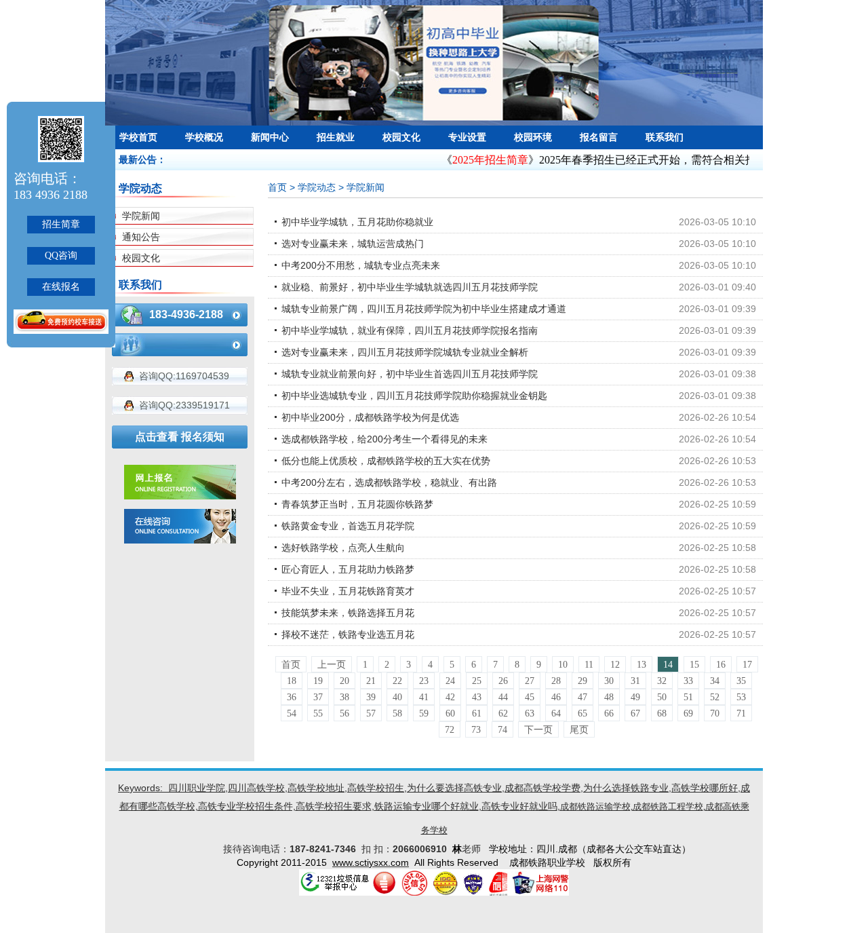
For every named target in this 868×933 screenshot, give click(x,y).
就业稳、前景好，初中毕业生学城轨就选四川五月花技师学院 (409, 287)
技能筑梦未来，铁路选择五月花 (347, 612)
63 (529, 713)
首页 (277, 187)
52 (714, 697)
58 (397, 713)
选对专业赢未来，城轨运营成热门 (352, 243)
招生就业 (336, 137)
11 (589, 665)
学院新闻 (141, 215)
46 (556, 697)
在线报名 (61, 287)
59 (424, 713)
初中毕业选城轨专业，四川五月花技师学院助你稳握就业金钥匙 (414, 395)
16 (721, 665)
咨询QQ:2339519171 (184, 405)
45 (529, 697)
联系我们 (665, 137)
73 (476, 730)
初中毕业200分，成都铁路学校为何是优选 (370, 417)
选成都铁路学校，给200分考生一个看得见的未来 (384, 439)
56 (344, 713)
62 (503, 713)
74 (502, 730)
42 (450, 697)
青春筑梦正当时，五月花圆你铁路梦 (357, 504)
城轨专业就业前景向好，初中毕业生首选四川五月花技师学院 (409, 373)
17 (747, 665)
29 (582, 681)
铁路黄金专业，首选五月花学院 (347, 525)
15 (694, 665)
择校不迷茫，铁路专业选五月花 (347, 634)
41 (424, 697)
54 (291, 713)
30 (609, 681)
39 (371, 697)
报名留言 (599, 137)
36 (291, 697)
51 (688, 697)
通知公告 (141, 236)
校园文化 (401, 137)
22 (397, 681)
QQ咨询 (61, 255)
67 (635, 713)
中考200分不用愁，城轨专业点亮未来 (360, 265)
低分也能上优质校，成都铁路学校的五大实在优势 (385, 460)
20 (344, 681)
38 (344, 697)
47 (582, 697)
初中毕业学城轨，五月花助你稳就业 (357, 221)
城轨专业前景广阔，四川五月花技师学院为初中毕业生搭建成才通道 (423, 308)
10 (563, 665)
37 (318, 697)
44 (503, 697)
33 (688, 681)
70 (714, 713)
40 (397, 697)
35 (741, 681)
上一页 (331, 665)
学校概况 (204, 137)
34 (714, 681)
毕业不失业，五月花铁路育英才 (347, 591)
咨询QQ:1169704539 (184, 375)
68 (662, 713)
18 (291, 681)
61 (476, 713)
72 (449, 730)
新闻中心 (270, 137)
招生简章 (61, 224)
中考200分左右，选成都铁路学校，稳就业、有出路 (389, 482)
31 (635, 681)
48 (609, 697)
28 (556, 681)
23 (424, 681)
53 (741, 697)
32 (662, 681)
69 (688, 713)
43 (476, 697)
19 (318, 681)
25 (476, 681)
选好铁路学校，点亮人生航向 (343, 547)
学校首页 (138, 137)
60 (450, 713)
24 (450, 681)
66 (609, 713)
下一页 (538, 730)
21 (371, 681)
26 (503, 681)
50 (662, 697)
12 (615, 665)
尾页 (579, 730)
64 (556, 713)
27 (529, 681)
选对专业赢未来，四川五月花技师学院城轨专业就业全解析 (404, 352)
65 (582, 713)
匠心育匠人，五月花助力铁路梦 (347, 569)
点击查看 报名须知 (179, 436)
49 (635, 697)
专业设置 (467, 137)
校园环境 (533, 137)
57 (371, 713)
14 (668, 665)
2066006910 (422, 848)
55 (318, 713)
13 (641, 665)
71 (741, 713)
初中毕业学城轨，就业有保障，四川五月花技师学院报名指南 (409, 330)
